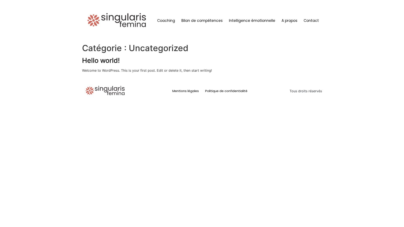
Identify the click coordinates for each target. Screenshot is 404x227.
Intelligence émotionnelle (252, 20)
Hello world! (101, 60)
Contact (311, 20)
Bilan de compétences (202, 20)
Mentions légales (185, 91)
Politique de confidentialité (226, 91)
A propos (289, 20)
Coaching (166, 20)
